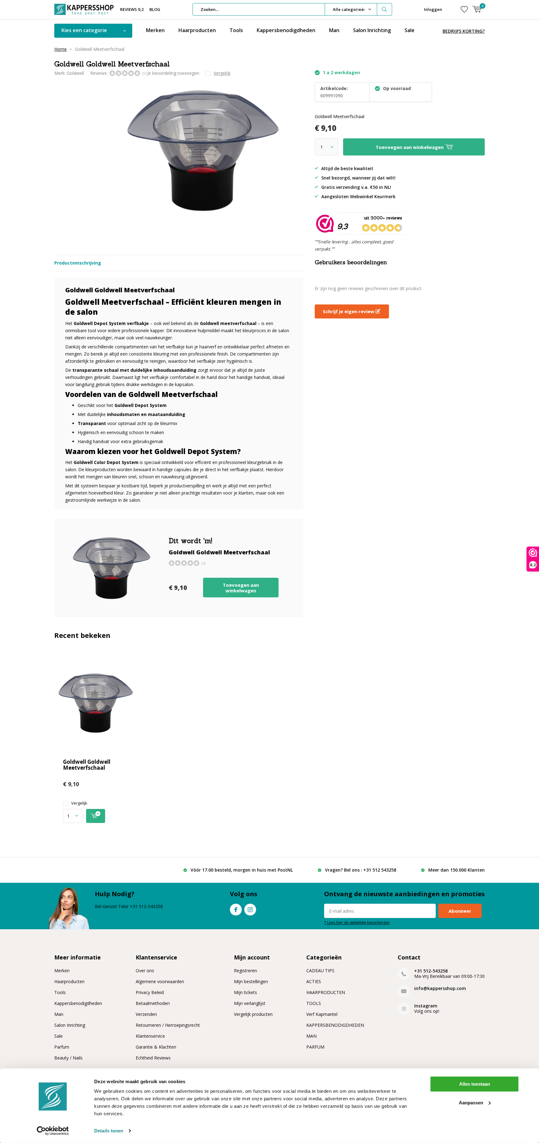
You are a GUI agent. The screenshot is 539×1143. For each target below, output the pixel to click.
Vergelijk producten (253, 1014)
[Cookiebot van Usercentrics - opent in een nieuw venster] (53, 1131)
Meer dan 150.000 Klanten (456, 870)
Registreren (245, 970)
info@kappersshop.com (440, 988)
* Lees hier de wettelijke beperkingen (357, 922)
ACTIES (313, 981)
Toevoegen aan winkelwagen (241, 588)
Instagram (250, 910)
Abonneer (460, 911)
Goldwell (75, 73)
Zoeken (384, 9)
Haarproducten (197, 30)
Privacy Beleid (150, 992)
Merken (155, 30)
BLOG (154, 9)
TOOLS (313, 1003)
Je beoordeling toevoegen (173, 73)
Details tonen (108, 1130)
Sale (410, 30)
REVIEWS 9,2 (131, 9)
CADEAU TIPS (320, 970)
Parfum (61, 1047)
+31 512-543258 (431, 970)
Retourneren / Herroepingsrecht (168, 1025)
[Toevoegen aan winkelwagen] (95, 816)
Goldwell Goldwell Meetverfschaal (86, 764)
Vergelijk (79, 803)
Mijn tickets (245, 992)
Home (60, 49)
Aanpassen (471, 1102)
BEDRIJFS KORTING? (464, 31)
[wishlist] (464, 9)
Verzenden (146, 1014)
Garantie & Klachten (156, 1047)
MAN (311, 1036)
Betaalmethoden (153, 1003)
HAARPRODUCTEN (325, 992)
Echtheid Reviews (153, 1058)
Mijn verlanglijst (249, 1003)
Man (334, 30)
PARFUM (315, 1047)
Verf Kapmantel (321, 1014)
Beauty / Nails (68, 1058)
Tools (236, 30)
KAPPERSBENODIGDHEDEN (335, 1025)
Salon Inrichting (372, 30)
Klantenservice (150, 1036)
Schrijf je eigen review (349, 311)
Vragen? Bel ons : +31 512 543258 (360, 870)
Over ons (145, 970)
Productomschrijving (77, 263)
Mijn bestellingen (251, 981)
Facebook (236, 910)
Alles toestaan (474, 1084)
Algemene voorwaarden (160, 981)
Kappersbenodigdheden (286, 30)
